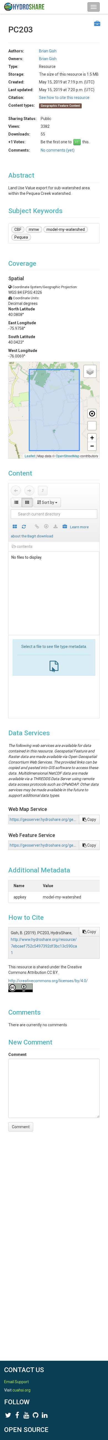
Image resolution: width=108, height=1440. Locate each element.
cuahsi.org (21, 1390)
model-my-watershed (66, 229)
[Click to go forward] (29, 491)
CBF (17, 229)
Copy (91, 819)
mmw (34, 229)
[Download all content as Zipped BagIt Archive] (65, 527)
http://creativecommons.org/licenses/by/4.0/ (48, 981)
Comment (17, 1054)
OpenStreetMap (67, 455)
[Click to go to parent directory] (42, 490)
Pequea (21, 237)
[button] (90, 371)
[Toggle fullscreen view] (92, 426)
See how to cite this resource (64, 97)
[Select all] (15, 527)
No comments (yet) (57, 150)
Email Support (16, 1382)
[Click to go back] (16, 491)
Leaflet (30, 455)
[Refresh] (24, 527)
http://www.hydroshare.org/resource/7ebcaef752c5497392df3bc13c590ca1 (44, 946)
